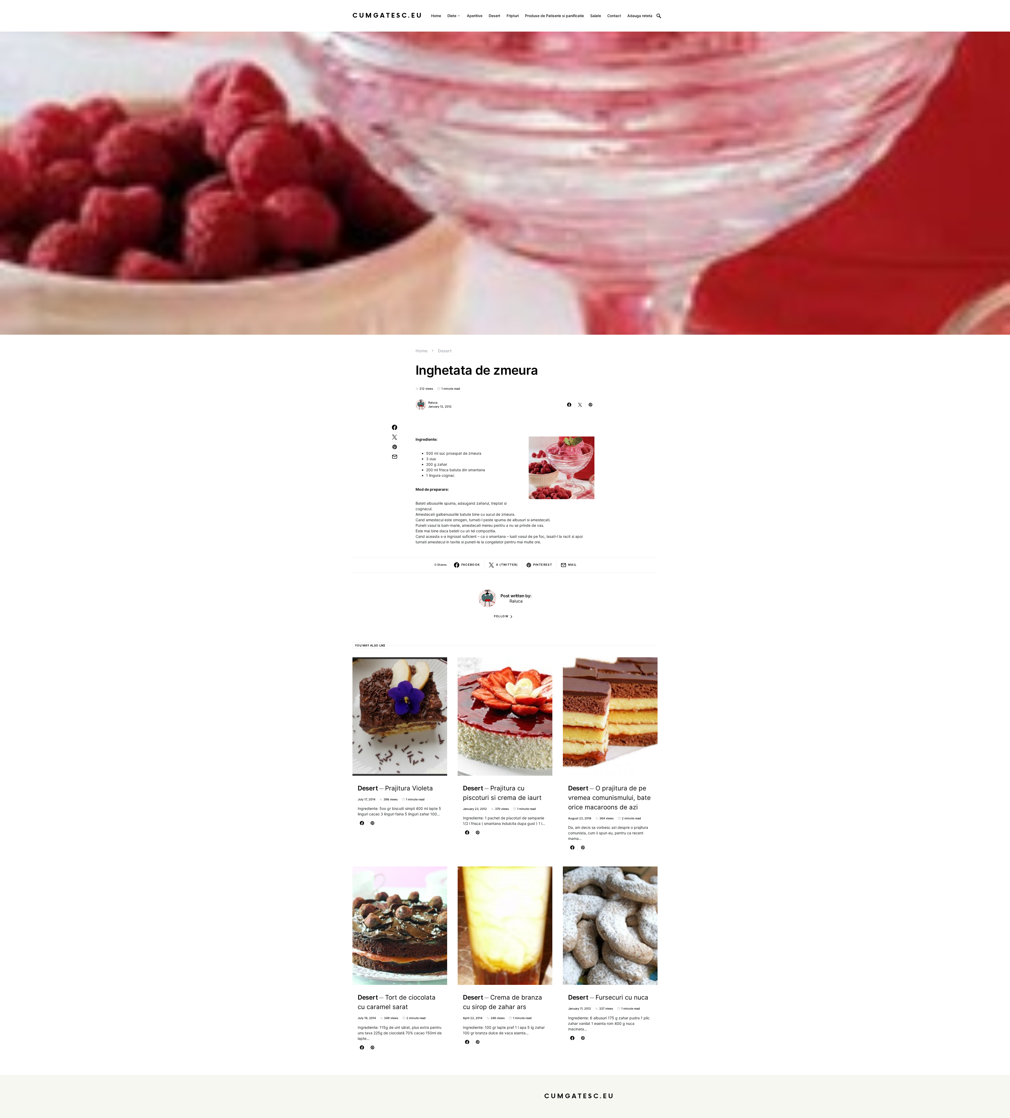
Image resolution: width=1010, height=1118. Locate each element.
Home (421, 350)
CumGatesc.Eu (387, 15)
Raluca (432, 402)
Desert (445, 350)
